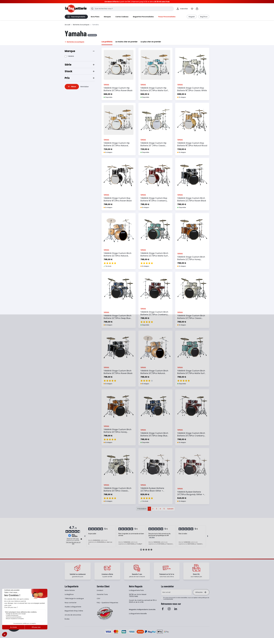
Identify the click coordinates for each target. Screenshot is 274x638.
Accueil (67, 25)
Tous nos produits (78, 17)
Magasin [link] (192, 17)
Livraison (100, 590)
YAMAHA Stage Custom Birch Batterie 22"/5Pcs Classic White (191, 318)
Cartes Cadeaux (121, 17)
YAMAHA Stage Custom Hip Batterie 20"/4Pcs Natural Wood (117, 145)
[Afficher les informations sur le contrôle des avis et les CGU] (81, 539)
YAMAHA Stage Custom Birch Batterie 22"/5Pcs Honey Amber (191, 259)
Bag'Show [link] (203, 17)
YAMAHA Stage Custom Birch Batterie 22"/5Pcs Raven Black (191, 199)
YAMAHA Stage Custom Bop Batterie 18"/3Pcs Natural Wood (192, 144)
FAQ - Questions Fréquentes (107, 603)
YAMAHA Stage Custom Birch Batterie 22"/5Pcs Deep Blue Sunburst (117, 318)
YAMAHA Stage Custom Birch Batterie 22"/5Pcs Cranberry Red (154, 314)
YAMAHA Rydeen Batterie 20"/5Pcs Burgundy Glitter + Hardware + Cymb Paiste (190, 494)
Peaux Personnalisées (166, 17)
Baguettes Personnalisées (143, 17)
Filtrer (73, 87)
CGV (98, 598)
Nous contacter (70, 603)
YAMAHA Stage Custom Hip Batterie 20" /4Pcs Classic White (153, 145)
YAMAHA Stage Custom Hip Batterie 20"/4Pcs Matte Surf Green (154, 90)
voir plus (152, 537)
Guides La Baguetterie (73, 607)
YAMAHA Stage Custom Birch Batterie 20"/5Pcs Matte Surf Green (191, 373)
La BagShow (69, 594)
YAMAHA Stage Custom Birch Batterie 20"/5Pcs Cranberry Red (191, 436)
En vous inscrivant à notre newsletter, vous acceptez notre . (186, 598)
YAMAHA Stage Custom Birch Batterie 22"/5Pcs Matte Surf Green (154, 256)
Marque (70, 51)
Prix (67, 78)
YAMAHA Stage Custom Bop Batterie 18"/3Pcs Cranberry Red (153, 201)
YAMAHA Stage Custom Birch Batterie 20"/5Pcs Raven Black (118, 372)
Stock (68, 71)
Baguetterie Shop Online (74, 611)
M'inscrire (199, 592)
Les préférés (107, 41)
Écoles (67, 619)
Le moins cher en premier (126, 41)
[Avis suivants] (207, 536)
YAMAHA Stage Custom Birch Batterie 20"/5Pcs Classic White (117, 491)
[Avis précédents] (84, 536)
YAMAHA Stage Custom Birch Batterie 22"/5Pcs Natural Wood (117, 256)
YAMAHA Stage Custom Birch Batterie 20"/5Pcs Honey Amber (117, 432)
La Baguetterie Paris (136, 590)
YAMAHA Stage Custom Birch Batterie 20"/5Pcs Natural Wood (154, 373)
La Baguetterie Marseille (138, 613)
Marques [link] (107, 17)
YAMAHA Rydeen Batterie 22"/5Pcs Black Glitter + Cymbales (152, 491)
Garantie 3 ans (102, 594)
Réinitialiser (84, 87)
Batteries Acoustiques (81, 25)
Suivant (170, 508)
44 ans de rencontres (73, 615)
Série (68, 64)
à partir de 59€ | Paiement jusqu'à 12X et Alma (137, 2)
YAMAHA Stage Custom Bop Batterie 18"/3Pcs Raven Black (118, 199)
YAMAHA (71, 56)
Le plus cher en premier (151, 41)
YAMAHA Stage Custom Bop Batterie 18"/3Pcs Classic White (192, 89)
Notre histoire (70, 590)
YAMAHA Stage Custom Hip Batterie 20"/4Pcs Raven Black (118, 89)
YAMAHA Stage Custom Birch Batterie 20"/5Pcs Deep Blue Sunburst (154, 436)
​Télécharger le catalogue (74, 598)
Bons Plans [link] (95, 17)
